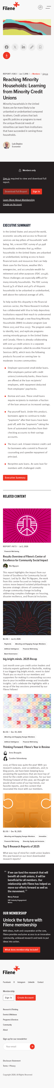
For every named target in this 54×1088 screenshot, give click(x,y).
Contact (41, 982)
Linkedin (31, 982)
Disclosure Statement (12, 1060)
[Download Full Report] (6, 55)
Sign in (6, 178)
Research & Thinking (10, 1009)
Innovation (42, 836)
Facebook (6, 982)
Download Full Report (16, 191)
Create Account (26, 997)
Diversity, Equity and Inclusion (33, 841)
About (5, 1030)
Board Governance (11, 653)
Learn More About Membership (19, 200)
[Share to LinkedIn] (23, 47)
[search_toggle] (40, 7)
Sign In (45, 73)
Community (7, 1025)
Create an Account (12, 204)
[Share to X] (15, 47)
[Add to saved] (40, 47)
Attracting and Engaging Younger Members (30, 644)
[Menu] (48, 7)
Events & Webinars (10, 1014)
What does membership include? (21, 949)
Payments (7, 644)
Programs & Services (10, 1019)
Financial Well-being (11, 551)
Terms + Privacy (9, 1065)
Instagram (21, 982)
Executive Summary (15, 477)
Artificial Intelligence (11, 648)
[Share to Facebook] (6, 47)
